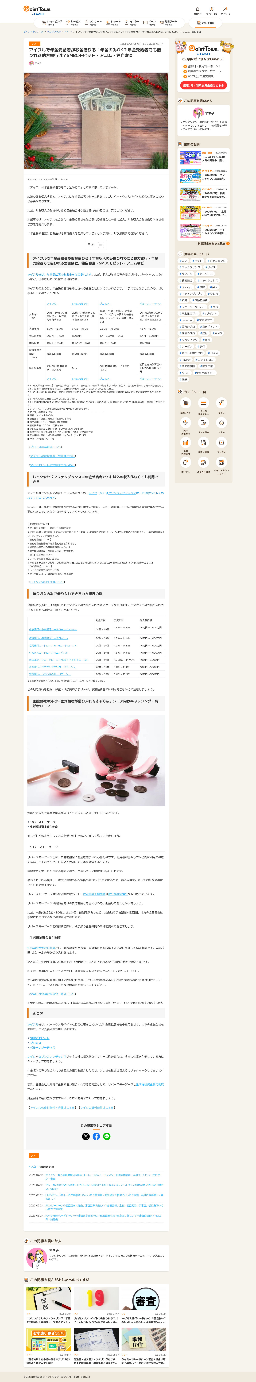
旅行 (202, 346)
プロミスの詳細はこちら (45, 447)
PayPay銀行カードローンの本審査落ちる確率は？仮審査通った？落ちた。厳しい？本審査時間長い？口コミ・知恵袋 (103, 1217)
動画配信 (187, 280)
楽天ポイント (210, 326)
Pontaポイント (206, 373)
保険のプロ (188, 333)
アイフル (51, 303)
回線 (184, 379)
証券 (205, 333)
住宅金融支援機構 (94, 894)
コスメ (214, 353)
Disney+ (187, 287)
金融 (202, 287)
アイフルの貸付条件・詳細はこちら (52, 456)
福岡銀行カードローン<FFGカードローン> (52, 645)
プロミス (104, 303)
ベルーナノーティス (151, 303)
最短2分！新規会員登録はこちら (203, 85)
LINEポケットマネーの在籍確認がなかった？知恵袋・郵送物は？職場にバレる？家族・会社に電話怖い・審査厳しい (104, 1197)
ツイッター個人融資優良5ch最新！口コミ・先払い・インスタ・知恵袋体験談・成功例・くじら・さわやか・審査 (102, 1176)
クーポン (187, 346)
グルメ (186, 373)
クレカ (214, 293)
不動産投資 (201, 300)
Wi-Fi (218, 333)
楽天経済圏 (188, 366)
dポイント (211, 313)
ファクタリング (191, 267)
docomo (187, 320)
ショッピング (189, 340)
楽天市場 (207, 366)
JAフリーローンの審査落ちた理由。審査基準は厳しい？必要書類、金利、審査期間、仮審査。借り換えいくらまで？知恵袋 (104, 1207)
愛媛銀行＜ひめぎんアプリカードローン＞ (52, 667)
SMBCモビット (80, 303)
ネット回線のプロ (192, 353)
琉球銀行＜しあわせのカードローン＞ (50, 674)
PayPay (186, 359)
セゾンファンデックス (122, 493)
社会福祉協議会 (118, 894)
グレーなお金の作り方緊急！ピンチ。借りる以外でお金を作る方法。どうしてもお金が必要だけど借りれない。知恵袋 (103, 1186)
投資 (184, 300)
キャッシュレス (209, 280)
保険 (207, 340)
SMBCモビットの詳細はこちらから (52, 465)
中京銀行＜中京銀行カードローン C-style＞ (53, 629)
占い (184, 260)
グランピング (218, 260)
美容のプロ (188, 326)
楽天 (215, 287)
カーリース (206, 274)
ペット (198, 260)
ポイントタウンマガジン (55, 1376)
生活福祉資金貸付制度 (41, 948)
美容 (215, 307)
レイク (93, 493)
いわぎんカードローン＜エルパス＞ (48, 652)
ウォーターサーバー (193, 307)
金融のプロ (205, 320)
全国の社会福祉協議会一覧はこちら (52, 994)
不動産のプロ (189, 313)
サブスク (187, 274)
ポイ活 (211, 267)
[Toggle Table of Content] (99, 245)
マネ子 (38, 63)
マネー (34, 1155)
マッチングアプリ (192, 293)
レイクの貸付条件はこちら (47, 582)
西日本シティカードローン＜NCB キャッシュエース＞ (58, 659)
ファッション (206, 359)
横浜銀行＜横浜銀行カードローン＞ (48, 638)
